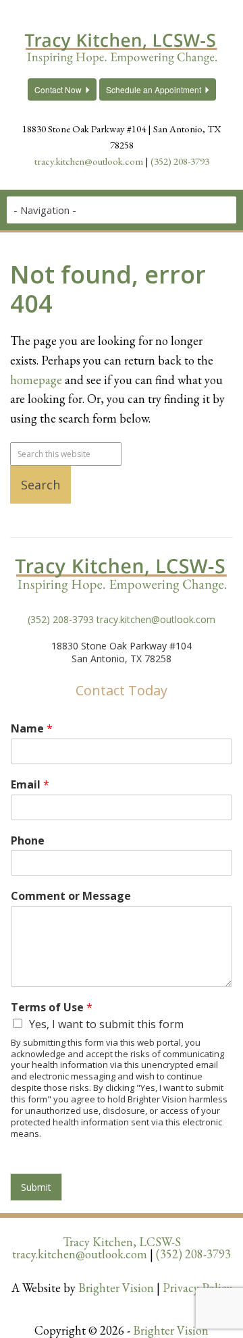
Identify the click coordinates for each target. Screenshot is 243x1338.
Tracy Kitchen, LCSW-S (122, 1242)
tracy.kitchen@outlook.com (88, 161)
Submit (36, 1187)
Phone (28, 841)
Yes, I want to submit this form (106, 1024)
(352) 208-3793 (180, 161)
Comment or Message (71, 896)
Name (32, 729)
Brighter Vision (116, 1287)
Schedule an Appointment (153, 89)
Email (30, 785)
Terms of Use (51, 1007)
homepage (36, 379)
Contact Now (58, 89)
